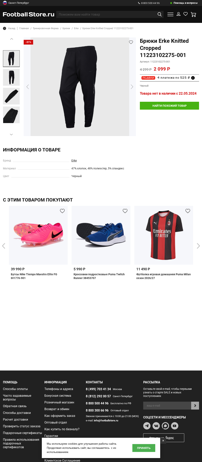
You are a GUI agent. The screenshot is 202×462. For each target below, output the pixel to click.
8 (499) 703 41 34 (98, 389)
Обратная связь (15, 406)
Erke (74, 160)
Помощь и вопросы (186, 2)
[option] (11, 58)
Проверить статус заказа (21, 426)
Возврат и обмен (56, 409)
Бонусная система (57, 396)
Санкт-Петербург (18, 2)
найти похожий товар (169, 105)
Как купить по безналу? (61, 429)
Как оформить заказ (59, 416)
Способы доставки (17, 413)
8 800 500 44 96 (150, 3)
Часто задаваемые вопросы (17, 397)
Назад (11, 28)
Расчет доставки (15, 419)
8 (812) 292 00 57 (98, 396)
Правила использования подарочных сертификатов (21, 443)
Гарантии (51, 436)
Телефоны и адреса (58, 389)
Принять (144, 448)
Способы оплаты (15, 389)
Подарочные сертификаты (22, 433)
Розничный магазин (59, 402)
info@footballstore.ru (106, 420)
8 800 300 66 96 (97, 410)
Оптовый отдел (55, 422)
